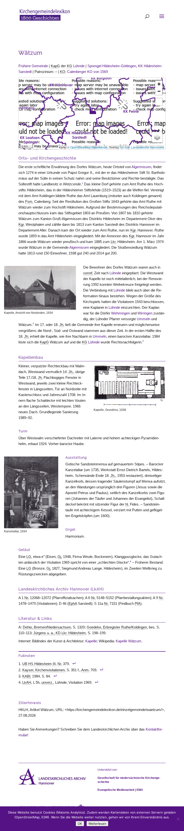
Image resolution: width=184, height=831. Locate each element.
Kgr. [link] (21, 224)
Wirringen (145, 313)
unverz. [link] (47, 682)
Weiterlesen (97, 823)
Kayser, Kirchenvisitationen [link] (43, 670)
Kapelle (91, 641)
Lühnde (79, 66)
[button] (93, 110)
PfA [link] (137, 603)
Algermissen (141, 167)
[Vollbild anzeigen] (158, 101)
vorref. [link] (88, 273)
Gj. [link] (60, 557)
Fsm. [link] (29, 201)
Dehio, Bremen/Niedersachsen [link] (47, 627)
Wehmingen (120, 313)
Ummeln (143, 319)
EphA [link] (73, 603)
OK (80, 823)
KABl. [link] (26, 676)
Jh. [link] (61, 325)
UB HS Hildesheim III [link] (39, 664)
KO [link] (62, 72)
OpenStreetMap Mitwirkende (88, 147)
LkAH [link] (26, 682)
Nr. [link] (26, 598)
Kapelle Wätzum (128, 641)
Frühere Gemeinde (33, 66)
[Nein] (178, 818)
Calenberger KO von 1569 (87, 72)
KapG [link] (55, 66)
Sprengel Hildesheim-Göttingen (111, 66)
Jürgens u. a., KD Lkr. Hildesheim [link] (59, 633)
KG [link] (69, 66)
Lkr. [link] (113, 242)
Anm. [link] (85, 670)
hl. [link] (127, 504)
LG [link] (28, 557)
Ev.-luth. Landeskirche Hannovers (142, 147)
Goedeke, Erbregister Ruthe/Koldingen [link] (117, 627)
